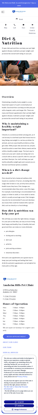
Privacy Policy (22, 376)
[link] (19, 11)
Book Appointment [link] (16, 336)
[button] (2, 12)
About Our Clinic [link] (10, 342)
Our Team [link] (7, 347)
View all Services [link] (10, 352)
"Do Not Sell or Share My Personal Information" (16, 388)
